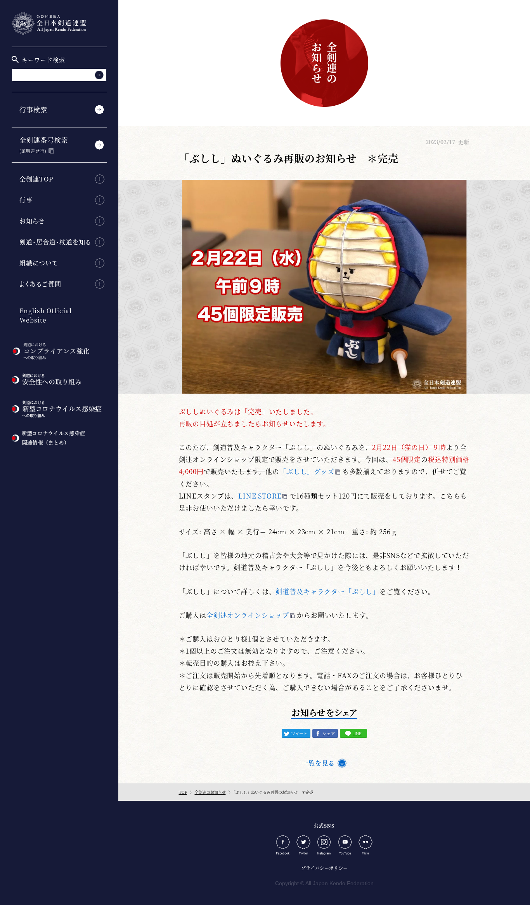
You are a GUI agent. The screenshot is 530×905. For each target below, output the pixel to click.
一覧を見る (318, 763)
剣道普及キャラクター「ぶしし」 (327, 591)
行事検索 (33, 109)
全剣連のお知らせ (210, 792)
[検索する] (99, 74)
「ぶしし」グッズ (306, 471)
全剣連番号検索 (43, 144)
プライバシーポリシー (324, 868)
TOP (183, 792)
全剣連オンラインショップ (247, 615)
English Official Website (45, 315)
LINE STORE (260, 495)
